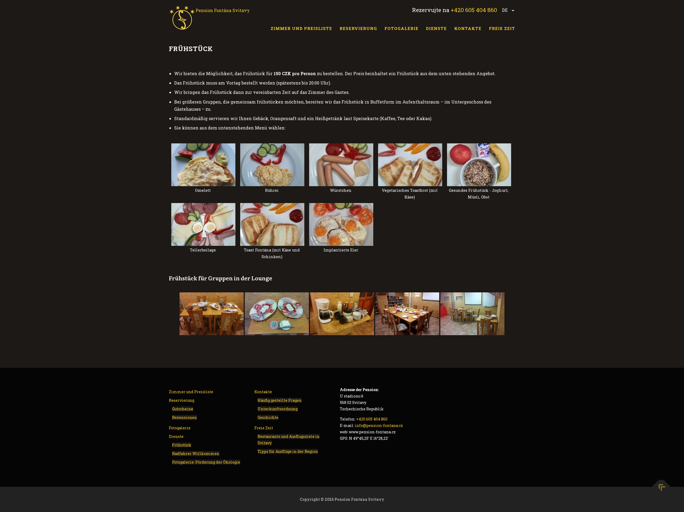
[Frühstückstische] (212, 313)
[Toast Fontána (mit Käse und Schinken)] (272, 224)
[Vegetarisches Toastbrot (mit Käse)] (410, 164)
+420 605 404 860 (474, 10)
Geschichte (268, 417)
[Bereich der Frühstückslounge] (472, 313)
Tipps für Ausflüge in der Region (288, 451)
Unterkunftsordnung (278, 408)
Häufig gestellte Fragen (280, 400)
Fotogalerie (401, 28)
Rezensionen (184, 417)
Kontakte (467, 28)
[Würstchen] (341, 164)
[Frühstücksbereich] (407, 313)
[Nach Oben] (661, 486)
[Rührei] (272, 164)
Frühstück (181, 445)
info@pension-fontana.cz (379, 425)
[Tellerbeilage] (203, 224)
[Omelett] (203, 164)
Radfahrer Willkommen (195, 453)
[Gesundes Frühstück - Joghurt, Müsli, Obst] (479, 164)
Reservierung (358, 28)
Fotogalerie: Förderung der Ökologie (206, 462)
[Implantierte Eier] (341, 224)
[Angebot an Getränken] (342, 313)
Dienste (436, 28)
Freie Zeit (502, 28)
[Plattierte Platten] (277, 313)
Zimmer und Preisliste (301, 28)
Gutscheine (182, 408)
